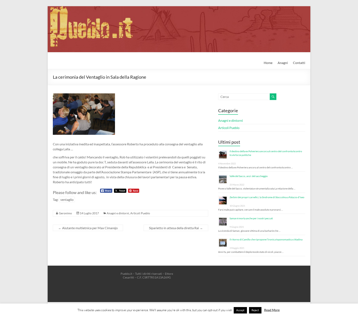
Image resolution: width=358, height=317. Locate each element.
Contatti (299, 63)
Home (268, 63)
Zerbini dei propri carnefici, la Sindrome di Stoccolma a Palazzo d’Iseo (267, 197)
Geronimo (65, 213)
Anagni (283, 63)
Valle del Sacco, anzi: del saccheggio (249, 176)
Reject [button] (255, 310)
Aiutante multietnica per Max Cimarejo (88, 228)
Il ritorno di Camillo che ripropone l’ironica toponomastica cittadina (266, 239)
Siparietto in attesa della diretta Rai (176, 228)
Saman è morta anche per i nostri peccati (251, 218)
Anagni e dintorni (118, 213)
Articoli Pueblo (140, 213)
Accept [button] (240, 310)
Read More (272, 310)
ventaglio (67, 199)
